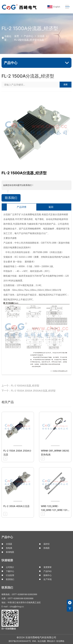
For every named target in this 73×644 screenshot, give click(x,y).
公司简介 (10, 567)
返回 (51, 206)
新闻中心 (47, 575)
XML (34, 641)
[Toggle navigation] (67, 7)
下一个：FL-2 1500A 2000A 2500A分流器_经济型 (29, 390)
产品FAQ (47, 571)
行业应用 (10, 575)
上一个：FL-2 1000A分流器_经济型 (20, 385)
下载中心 (10, 571)
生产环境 (47, 579)
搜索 (65, 84)
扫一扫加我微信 (9, 628)
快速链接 (7, 560)
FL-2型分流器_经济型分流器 (29, 39)
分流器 (40, 36)
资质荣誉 (47, 567)
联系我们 (11, 198)
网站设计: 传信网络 (55, 641)
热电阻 (46, 548)
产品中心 (28, 36)
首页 (16, 36)
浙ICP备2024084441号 (19, 641)
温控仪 (46, 544)
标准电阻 (10, 552)
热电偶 (9, 548)
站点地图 (42, 641)
